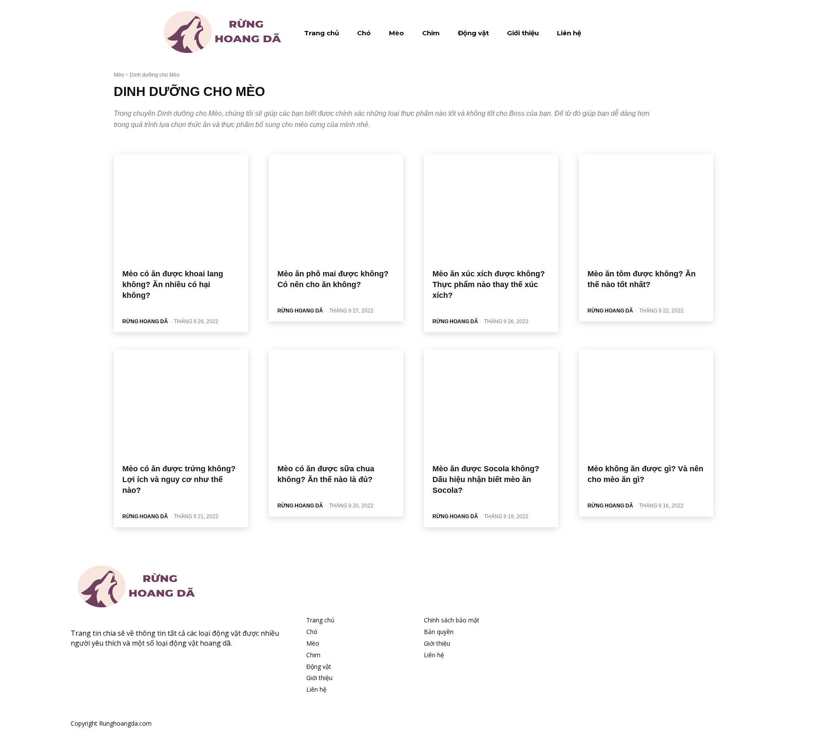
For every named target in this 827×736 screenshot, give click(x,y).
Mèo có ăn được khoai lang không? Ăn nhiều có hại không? (172, 284)
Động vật (318, 666)
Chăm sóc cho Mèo (137, 144)
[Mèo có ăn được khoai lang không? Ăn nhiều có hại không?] (181, 208)
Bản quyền (439, 632)
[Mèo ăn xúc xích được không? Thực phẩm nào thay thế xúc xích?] (491, 208)
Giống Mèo (231, 144)
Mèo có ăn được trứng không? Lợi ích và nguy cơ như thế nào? (179, 479)
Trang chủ (320, 620)
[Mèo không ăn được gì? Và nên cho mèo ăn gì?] (646, 403)
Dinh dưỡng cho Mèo (189, 144)
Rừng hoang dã (145, 322)
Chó (311, 632)
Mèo (119, 75)
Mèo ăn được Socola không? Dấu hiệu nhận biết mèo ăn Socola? (485, 479)
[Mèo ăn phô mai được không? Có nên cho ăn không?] (336, 208)
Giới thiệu (319, 678)
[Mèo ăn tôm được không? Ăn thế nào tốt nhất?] (646, 208)
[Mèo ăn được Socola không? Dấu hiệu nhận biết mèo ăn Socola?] (491, 403)
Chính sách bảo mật (451, 620)
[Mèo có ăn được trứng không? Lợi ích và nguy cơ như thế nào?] (181, 403)
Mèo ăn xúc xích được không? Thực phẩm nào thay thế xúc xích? (488, 284)
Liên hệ (316, 689)
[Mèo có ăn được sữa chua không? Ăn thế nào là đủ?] (336, 403)
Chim (313, 655)
